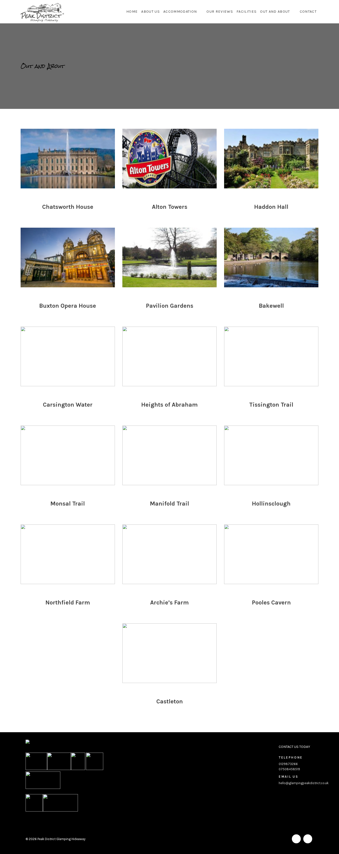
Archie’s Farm (169, 602)
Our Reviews (219, 11)
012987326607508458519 (291, 763)
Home (132, 11)
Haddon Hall (271, 206)
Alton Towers (169, 206)
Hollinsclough (271, 503)
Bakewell (271, 305)
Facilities (247, 11)
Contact (308, 11)
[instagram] (307, 838)
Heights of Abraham (169, 404)
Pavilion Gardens (169, 305)
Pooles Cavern (271, 602)
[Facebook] (296, 838)
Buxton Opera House (67, 305)
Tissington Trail (271, 404)
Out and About (275, 11)
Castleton (169, 701)
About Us (150, 11)
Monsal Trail (67, 503)
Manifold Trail (169, 503)
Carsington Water (68, 404)
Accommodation (180, 11)
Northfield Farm (67, 602)
